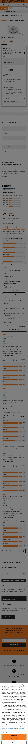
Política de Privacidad (7, 728)
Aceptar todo (14, 735)
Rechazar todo (14, 739)
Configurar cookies (14, 742)
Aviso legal (4, 733)
